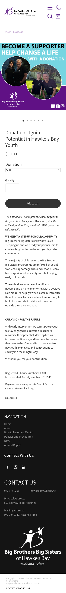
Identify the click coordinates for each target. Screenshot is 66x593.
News (7, 441)
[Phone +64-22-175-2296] (58, 7)
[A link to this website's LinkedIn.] (23, 467)
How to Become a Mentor (19, 432)
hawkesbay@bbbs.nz (43, 491)
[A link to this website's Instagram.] (15, 467)
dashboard (28, 578)
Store (8, 32)
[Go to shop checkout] (58, 16)
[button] (50, 16)
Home (7, 424)
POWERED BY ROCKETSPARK (18, 588)
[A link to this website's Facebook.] (7, 467)
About (7, 428)
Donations (18, 32)
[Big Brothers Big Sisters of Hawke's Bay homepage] (22, 11)
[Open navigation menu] (50, 7)
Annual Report (12, 445)
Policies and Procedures (18, 436)
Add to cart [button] (33, 203)
